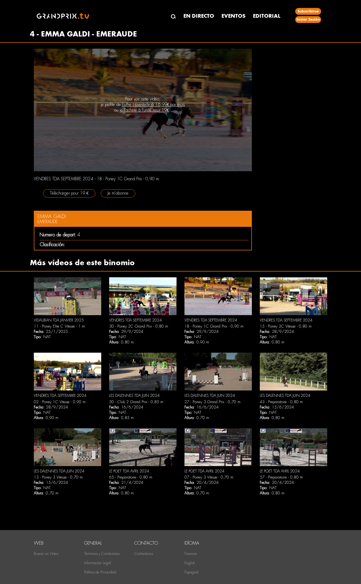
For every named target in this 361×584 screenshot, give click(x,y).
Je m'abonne (118, 193)
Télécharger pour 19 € (69, 193)
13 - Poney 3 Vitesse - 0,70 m (58, 477)
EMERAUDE (48, 221)
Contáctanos (143, 553)
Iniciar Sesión (308, 19)
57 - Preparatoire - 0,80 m (281, 477)
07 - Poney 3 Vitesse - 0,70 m (208, 477)
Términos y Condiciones (102, 553)
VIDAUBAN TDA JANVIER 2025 (59, 320)
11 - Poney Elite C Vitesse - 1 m (59, 326)
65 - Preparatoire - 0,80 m (130, 477)
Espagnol (191, 572)
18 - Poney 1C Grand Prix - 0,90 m (213, 326)
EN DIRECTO (198, 16)
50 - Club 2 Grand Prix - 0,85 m (136, 401)
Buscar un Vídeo (46, 553)
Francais (190, 553)
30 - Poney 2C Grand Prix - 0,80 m (138, 326)
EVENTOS (233, 16)
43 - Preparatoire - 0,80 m (281, 401)
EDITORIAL (266, 16)
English (189, 562)
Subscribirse (308, 11)
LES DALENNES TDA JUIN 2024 (134, 395)
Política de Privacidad (100, 572)
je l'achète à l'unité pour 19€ (144, 110)
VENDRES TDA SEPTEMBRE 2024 (135, 320)
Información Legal (97, 562)
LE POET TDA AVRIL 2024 (129, 471)
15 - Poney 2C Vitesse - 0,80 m (286, 326)
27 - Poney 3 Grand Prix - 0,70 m (212, 401)
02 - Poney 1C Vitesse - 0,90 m (60, 401)
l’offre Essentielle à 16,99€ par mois (153, 104)
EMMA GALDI (52, 216)
